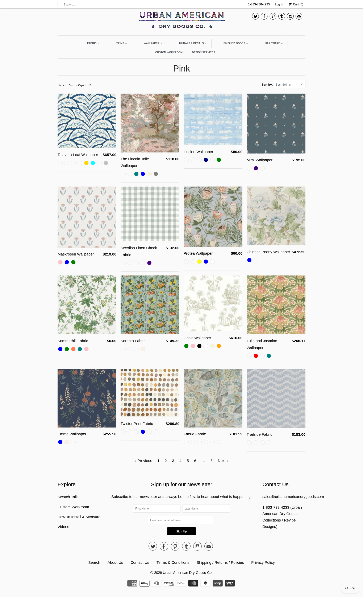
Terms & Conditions (173, 562)
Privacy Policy (263, 562)
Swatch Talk (68, 497)
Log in (279, 4)
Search (94, 562)
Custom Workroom (73, 507)
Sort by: (268, 84)
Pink (181, 68)
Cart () (297, 4)
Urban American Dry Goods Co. (188, 573)
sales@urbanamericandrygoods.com (293, 497)
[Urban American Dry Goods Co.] (181, 21)
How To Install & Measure (79, 517)
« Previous (143, 461)
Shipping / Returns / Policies (220, 562)
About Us (115, 562)
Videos (63, 527)
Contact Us (139, 562)
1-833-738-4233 (259, 4)
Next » (223, 461)
